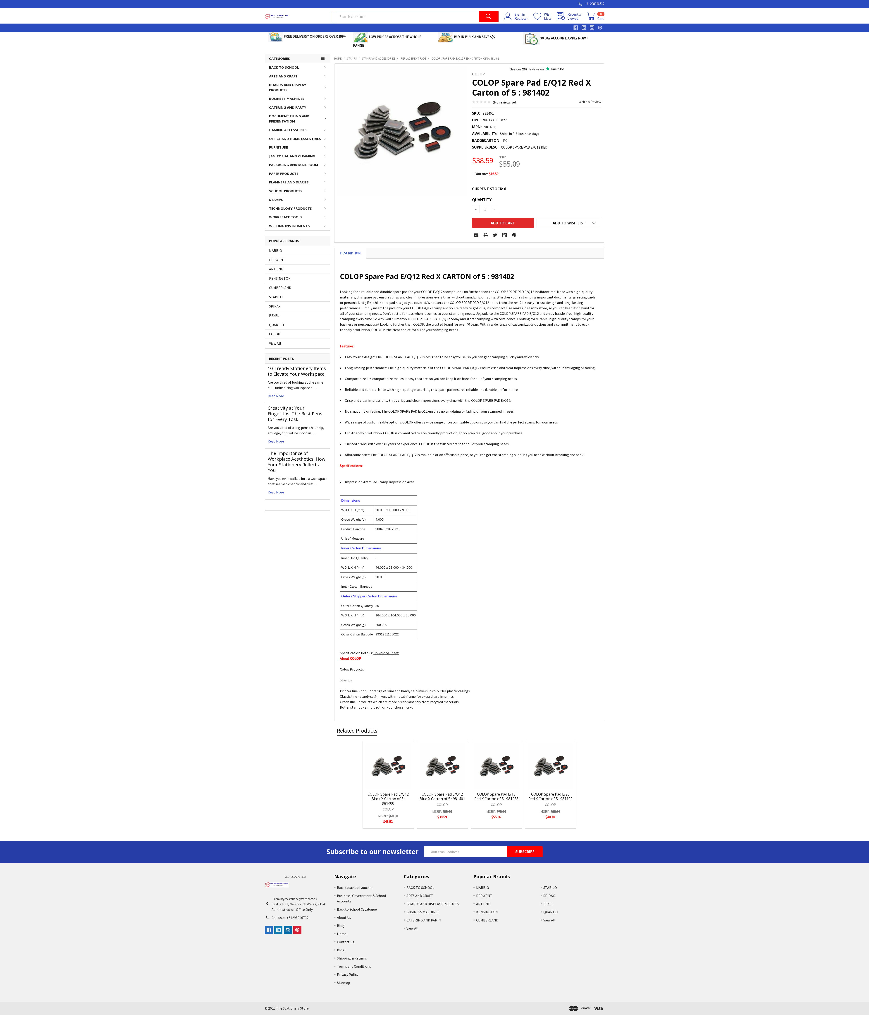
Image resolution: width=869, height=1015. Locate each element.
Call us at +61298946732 (290, 917)
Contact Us (345, 942)
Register (521, 18)
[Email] (476, 235)
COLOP (274, 334)
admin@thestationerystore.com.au (295, 899)
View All (275, 343)
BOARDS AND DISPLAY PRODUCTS (287, 87)
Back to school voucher (355, 887)
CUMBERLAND (280, 287)
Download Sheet (386, 653)
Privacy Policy (347, 974)
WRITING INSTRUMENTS (289, 226)
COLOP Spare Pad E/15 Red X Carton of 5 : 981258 (496, 796)
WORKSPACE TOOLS (285, 217)
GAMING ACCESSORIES (288, 129)
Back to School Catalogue (357, 909)
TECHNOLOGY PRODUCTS (290, 208)
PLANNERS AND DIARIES (289, 182)
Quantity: (482, 199)
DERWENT (277, 259)
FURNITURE (278, 147)
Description (350, 253)
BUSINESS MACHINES (286, 98)
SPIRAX (274, 306)
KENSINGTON (280, 278)
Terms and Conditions (354, 966)
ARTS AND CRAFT (283, 76)
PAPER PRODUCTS (283, 173)
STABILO (276, 297)
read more (276, 396)
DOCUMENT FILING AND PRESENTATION (289, 118)
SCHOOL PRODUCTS (285, 191)
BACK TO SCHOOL (284, 67)
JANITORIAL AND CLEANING (292, 156)
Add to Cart (394, 783)
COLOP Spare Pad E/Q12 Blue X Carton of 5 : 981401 (442, 796)
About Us (344, 917)
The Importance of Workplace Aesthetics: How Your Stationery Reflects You (296, 461)
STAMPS (276, 199)
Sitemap (343, 982)
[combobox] (416, 16)
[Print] (486, 235)
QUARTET (277, 324)
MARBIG (275, 250)
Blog (340, 925)
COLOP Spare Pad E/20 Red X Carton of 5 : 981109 (550, 796)
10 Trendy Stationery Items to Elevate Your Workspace (297, 371)
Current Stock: (489, 188)
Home (341, 933)
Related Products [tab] (357, 730)
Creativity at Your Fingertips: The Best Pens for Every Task (295, 413)
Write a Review (590, 101)
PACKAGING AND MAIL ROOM (293, 164)
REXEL (274, 315)
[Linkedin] (505, 235)
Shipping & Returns (352, 958)
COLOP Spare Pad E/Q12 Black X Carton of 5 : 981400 (388, 799)
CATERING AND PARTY (287, 107)
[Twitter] (495, 235)
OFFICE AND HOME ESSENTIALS (295, 138)
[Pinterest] (514, 235)
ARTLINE (276, 269)
